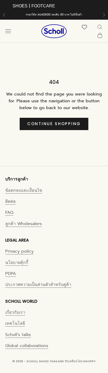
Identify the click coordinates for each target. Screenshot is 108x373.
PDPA (10, 273)
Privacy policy (19, 251)
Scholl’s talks (18, 335)
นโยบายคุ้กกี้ (16, 262)
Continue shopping (54, 123)
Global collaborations (26, 346)
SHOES (20, 6)
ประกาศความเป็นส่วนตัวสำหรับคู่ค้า (38, 284)
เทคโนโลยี (15, 323)
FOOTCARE (43, 6)
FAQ (9, 212)
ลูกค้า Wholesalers (23, 224)
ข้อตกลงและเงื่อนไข (23, 190)
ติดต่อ (10, 201)
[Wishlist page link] (87, 27)
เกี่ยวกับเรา (15, 312)
